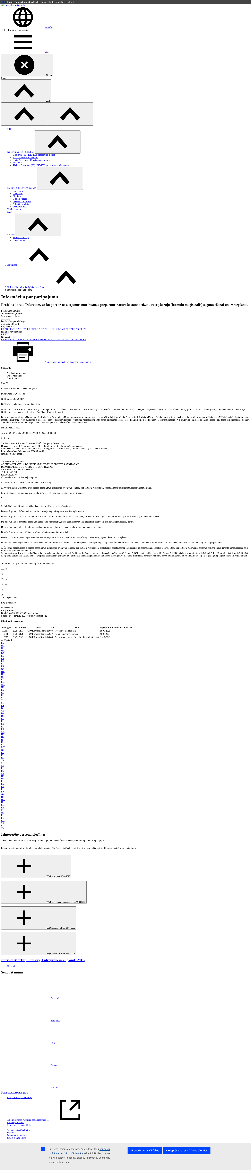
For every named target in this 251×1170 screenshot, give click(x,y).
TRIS (9, 129)
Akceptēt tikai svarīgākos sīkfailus (187, 1150)
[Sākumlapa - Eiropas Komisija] (14, 5)
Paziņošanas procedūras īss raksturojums (31, 160)
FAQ (9, 212)
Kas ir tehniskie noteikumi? (25, 157)
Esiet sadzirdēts (20, 206)
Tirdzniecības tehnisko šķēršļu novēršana (25, 287)
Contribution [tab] (13, 378)
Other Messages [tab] (14, 375)
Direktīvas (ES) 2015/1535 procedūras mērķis (34, 155)
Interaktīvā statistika (22, 201)
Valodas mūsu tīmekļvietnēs (19, 1130)
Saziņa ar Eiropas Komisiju (19, 1097)
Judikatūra (17, 162)
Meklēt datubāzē (14, 209)
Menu (47, 52)
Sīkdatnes (11, 1132)
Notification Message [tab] (16, 373)
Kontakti (11, 234)
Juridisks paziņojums (16, 1138)
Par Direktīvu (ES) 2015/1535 (21, 152)
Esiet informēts (19, 191)
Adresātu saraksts (21, 204)
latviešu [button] (48, 27)
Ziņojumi (17, 196)
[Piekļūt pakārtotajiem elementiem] (57, 142)
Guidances (18, 193)
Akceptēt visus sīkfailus (144, 1150)
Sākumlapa (12, 265)
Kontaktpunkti (19, 240)
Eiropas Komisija (21, 237)
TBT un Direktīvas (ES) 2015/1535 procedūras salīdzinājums (41, 165)
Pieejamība (12, 966)
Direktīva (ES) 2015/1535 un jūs (22, 188)
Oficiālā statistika (20, 199)
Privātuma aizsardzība (17, 1135)
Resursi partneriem (15, 1122)
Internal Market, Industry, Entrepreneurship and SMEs (43, 960)
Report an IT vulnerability (19, 1125)
